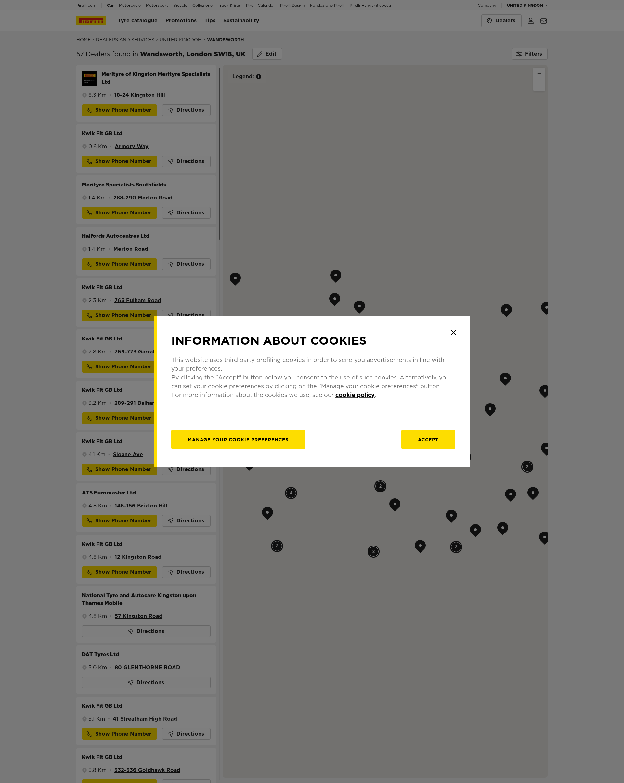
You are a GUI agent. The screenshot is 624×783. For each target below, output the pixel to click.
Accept (428, 439)
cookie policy (355, 394)
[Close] (453, 332)
